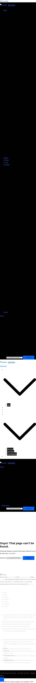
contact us (30, 584)
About (8, 405)
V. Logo (5, 162)
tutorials (2, 579)
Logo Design (10, 451)
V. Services (6, 414)
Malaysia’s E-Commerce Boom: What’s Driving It (17, 624)
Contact (5, 312)
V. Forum (6, 160)
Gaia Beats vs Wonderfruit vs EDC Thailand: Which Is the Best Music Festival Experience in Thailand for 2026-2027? (19, 617)
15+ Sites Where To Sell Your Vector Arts (19, 648)
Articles (5, 157)
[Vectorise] (3, 5)
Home (5, 369)
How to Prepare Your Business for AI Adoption (16, 626)
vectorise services (24, 577)
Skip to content (4, 1)
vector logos (11, 577)
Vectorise (11, 5)
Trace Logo (10, 449)
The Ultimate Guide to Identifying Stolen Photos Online (18, 621)
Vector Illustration (12, 454)
